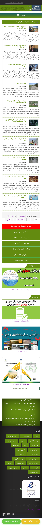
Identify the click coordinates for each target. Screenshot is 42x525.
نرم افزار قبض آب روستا (21, 243)
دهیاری (23, 441)
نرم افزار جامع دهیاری (21, 232)
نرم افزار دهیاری (13, 468)
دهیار (25, 445)
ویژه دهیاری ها (35, 297)
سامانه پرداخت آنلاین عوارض (21, 249)
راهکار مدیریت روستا (11, 521)
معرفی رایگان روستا (30, 521)
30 (18, 220)
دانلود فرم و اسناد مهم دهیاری (21, 321)
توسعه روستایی (26, 436)
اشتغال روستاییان (33, 463)
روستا (36, 436)
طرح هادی (35, 468)
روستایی (9, 463)
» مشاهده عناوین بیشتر (20, 388)
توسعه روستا (20, 463)
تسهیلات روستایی (33, 459)
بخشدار (25, 468)
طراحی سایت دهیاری (21, 352)
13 (32, 220)
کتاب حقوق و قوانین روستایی (21, 384)
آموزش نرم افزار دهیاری (21, 255)
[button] (22, 15)
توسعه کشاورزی (19, 459)
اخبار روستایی (21, 450)
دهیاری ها (16, 445)
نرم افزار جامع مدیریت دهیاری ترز (21, 290)
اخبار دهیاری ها (12, 436)
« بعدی (22, 216)
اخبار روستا (35, 445)
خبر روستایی (21, 454)
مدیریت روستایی (11, 441)
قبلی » (7, 220)
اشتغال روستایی (34, 454)
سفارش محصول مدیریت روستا (21, 226)
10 (12, 216)
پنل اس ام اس (34, 450)
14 (28, 220)
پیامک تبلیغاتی (34, 441)
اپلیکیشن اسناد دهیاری (21, 237)
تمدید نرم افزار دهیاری (21, 260)
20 (22, 220)
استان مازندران (34, 472)
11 (8, 216)
